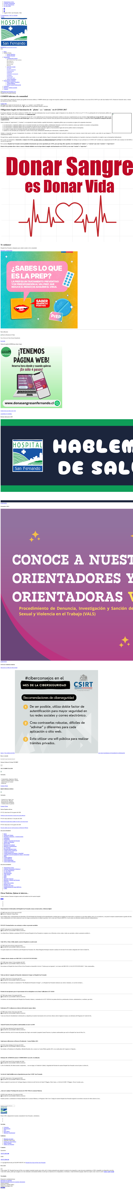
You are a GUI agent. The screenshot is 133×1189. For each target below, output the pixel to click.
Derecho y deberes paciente (10, 87)
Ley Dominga (7, 847)
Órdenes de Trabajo (8, 835)
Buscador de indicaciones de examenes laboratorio (13, 1182)
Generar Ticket (4, 786)
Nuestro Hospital (11, 55)
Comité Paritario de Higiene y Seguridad (13, 853)
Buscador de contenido (6, 1180)
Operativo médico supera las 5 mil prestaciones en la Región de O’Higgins (14, 827)
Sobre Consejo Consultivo (13, 82)
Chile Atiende (7, 874)
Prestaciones (7, 57)
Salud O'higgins (7, 1143)
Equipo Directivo (11, 54)
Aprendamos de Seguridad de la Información (114, 753)
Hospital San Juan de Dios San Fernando (35, 1162)
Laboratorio (6, 838)
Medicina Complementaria (10, 846)
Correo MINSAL (8, 858)
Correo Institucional (8, 860)
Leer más (3, 341)
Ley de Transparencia (9, 4)
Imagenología (7, 1128)
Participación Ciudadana (10, 80)
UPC (5, 1130)
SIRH (5, 856)
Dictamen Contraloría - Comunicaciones (13, 836)
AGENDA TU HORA (6, 414)
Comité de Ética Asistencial (10, 850)
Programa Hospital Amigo (10, 849)
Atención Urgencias (8, 878)
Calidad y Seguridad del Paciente (12, 840)
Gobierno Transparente (9, 3)
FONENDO (7, 839)
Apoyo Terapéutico (11, 79)
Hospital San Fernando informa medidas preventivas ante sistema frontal (14, 821)
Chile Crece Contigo (9, 883)
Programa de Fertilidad (9, 845)
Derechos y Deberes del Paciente (12, 880)
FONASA (6, 881)
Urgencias (6, 86)
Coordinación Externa (12, 58)
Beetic (5, 833)
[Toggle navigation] (2, 49)
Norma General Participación (14, 85)
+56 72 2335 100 (5, 1153)
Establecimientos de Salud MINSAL (12, 887)
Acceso (2, 17)
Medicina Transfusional (9, 1132)
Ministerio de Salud (8, 1139)
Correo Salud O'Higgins (9, 861)
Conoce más (4, 103)
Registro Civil (7, 884)
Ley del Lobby (7, 6)
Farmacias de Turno (8, 885)
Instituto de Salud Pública (10, 1141)
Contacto (6, 89)
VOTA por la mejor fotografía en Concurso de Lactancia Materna (13, 815)
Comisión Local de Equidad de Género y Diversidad (16, 854)
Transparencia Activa (9, 2)
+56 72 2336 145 (5, 1159)
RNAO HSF (7, 843)
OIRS (5, 876)
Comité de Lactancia (9, 852)
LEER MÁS (4, 503)
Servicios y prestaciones (6, 250)
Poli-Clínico (7, 1131)
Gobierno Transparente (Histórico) (12, 869)
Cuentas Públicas (11, 83)
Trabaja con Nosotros (9, 842)
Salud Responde (8, 873)
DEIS (5, 877)
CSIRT (5, 888)
